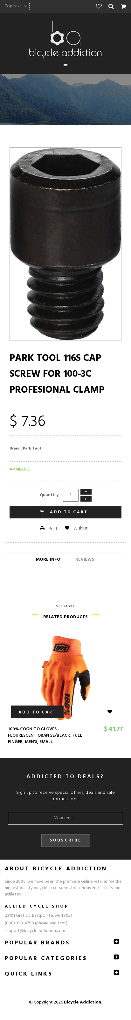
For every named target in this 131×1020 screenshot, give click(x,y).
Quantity (49, 495)
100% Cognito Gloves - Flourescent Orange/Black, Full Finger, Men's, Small (45, 736)
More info (48, 559)
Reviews (84, 559)
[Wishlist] (99, 6)
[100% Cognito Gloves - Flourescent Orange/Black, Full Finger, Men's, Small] (65, 678)
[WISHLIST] (113, 712)
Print (53, 528)
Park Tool (32, 448)
